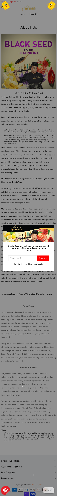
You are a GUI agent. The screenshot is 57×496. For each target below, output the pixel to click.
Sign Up (43, 258)
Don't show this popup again (30, 264)
